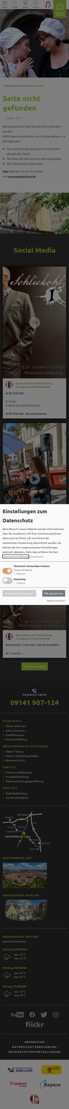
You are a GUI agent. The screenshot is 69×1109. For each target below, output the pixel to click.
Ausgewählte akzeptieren (19, 593)
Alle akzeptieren (53, 593)
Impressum (37, 556)
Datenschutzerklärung (16, 556)
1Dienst (19, 573)
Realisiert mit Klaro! (56, 600)
